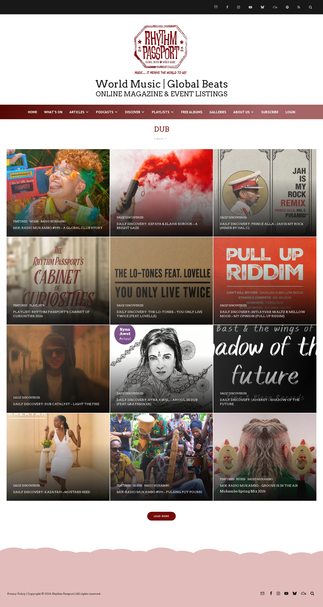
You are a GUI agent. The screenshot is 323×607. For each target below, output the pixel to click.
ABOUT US (241, 112)
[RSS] (299, 7)
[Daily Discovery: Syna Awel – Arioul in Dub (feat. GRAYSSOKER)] (161, 369)
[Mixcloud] (275, 7)
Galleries (217, 112)
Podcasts (104, 112)
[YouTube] (250, 7)
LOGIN (290, 112)
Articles (76, 112)
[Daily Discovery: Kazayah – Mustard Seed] (58, 457)
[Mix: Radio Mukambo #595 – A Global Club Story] (58, 193)
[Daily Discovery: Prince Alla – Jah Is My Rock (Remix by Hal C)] (264, 193)
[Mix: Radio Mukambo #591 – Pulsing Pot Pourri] (161, 457)
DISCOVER (132, 112)
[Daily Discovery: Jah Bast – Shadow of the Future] (264, 369)
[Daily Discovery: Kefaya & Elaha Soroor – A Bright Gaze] (161, 193)
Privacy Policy (16, 593)
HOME (32, 112)
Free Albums (191, 112)
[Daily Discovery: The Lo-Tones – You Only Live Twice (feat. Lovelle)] (161, 281)
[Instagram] (238, 7)
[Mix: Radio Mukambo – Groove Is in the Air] (264, 457)
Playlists (160, 112)
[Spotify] (287, 7)
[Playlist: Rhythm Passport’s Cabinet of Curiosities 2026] (58, 281)
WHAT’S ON (53, 112)
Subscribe (269, 112)
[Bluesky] (262, 7)
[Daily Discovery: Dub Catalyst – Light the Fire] (58, 369)
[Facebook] (227, 7)
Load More (161, 516)
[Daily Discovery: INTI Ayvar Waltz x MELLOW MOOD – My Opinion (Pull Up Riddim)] (264, 281)
